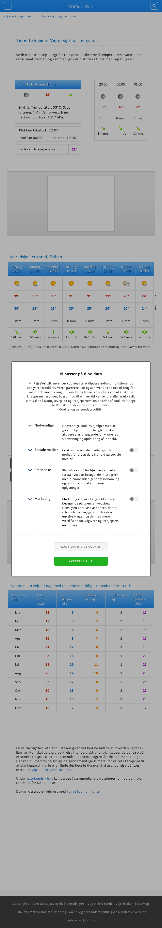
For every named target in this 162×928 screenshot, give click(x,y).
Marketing (43, 498)
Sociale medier (46, 450)
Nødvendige (44, 425)
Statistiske (43, 470)
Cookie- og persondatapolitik (80, 409)
